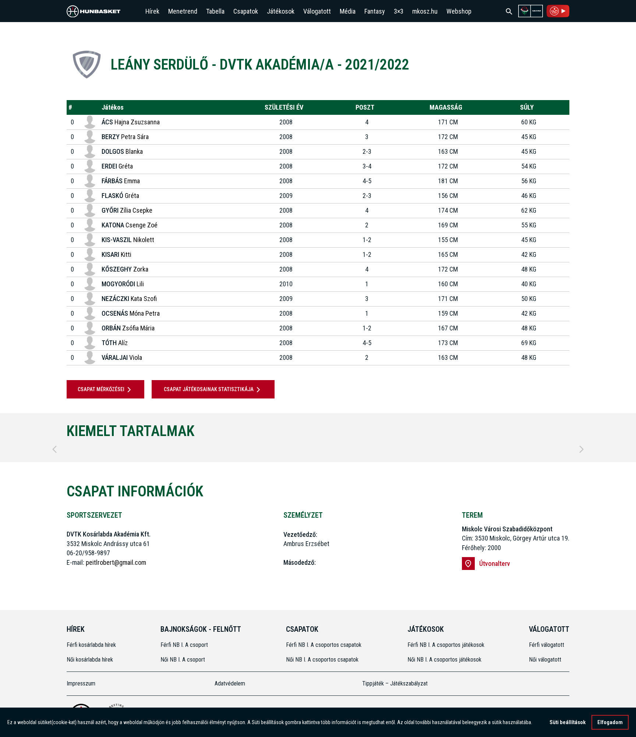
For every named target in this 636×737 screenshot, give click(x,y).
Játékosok (280, 11)
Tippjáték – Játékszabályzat (395, 683)
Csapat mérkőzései (101, 389)
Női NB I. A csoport (182, 659)
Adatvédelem (230, 683)
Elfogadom (610, 722)
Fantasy (374, 11)
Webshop (458, 11)
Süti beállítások (568, 722)
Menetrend (182, 11)
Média (348, 11)
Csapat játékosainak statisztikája (209, 389)
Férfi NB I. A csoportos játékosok (445, 644)
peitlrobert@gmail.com (116, 562)
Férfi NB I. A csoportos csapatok (324, 644)
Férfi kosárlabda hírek (91, 644)
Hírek (152, 11)
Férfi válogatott (546, 644)
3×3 (398, 11)
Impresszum (81, 683)
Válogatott (317, 11)
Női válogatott (545, 659)
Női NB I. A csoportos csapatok (323, 659)
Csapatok (245, 11)
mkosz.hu (425, 11)
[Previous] (54, 449)
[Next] (581, 449)
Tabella (215, 11)
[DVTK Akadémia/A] (87, 65)
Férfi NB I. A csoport (184, 644)
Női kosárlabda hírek (90, 659)
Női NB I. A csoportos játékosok (444, 659)
